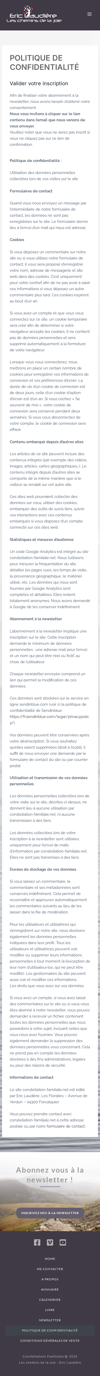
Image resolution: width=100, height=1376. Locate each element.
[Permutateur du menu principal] (89, 14)
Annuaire (50, 1289)
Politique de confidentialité (50, 1330)
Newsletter (50, 1320)
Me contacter (50, 1269)
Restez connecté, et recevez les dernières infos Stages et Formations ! (53, 1197)
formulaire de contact (66, 1126)
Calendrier (50, 1300)
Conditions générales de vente (50, 1340)
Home (50, 1259)
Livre (50, 1310)
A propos (50, 1279)
